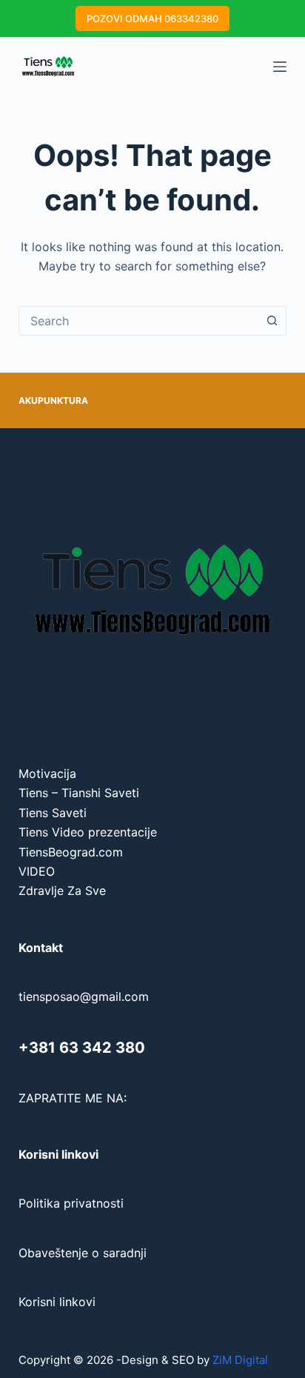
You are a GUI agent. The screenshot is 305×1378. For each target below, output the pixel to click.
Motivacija (47, 773)
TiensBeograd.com (71, 852)
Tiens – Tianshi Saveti (79, 792)
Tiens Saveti (53, 812)
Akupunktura (53, 400)
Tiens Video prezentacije (88, 832)
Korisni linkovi (57, 1301)
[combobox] (138, 321)
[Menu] (279, 66)
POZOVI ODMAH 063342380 (152, 18)
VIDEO (37, 871)
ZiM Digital (240, 1360)
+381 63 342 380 (82, 1047)
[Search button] (272, 321)
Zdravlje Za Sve (62, 890)
